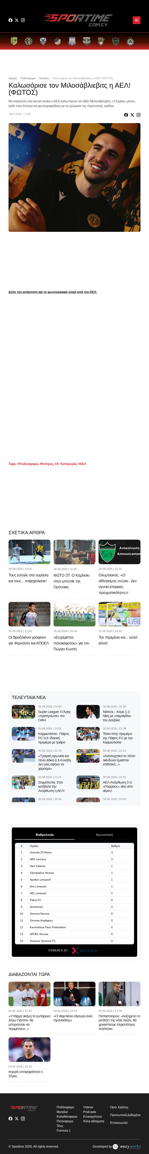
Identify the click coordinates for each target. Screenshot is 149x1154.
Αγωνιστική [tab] (104, 834)
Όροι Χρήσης (119, 1107)
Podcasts (89, 1112)
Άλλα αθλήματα (93, 1121)
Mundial (62, 1112)
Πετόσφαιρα (65, 1121)
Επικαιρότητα (92, 1116)
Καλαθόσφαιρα (67, 1116)
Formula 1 (63, 1130)
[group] (14, 41)
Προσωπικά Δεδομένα (125, 1115)
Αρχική (13, 78)
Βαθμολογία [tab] (45, 834)
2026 (28, 1146)
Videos (88, 1107)
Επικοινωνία (118, 1122)
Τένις (60, 1126)
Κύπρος (44, 78)
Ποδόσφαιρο (28, 78)
